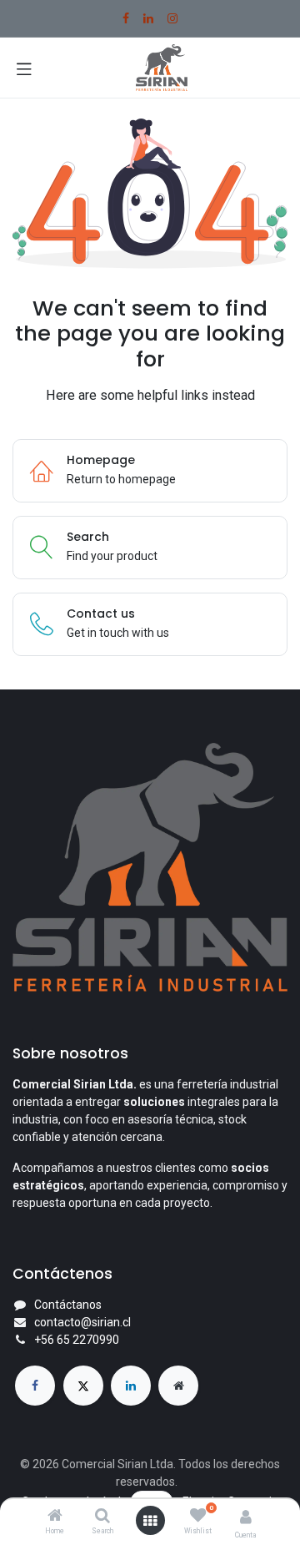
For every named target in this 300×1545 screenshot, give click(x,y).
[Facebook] (125, 18)
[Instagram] (172, 18)
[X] (83, 1386)
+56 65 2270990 (76, 1339)
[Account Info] (246, 1517)
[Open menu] (150, 1521)
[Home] (55, 1516)
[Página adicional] (178, 1386)
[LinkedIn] (148, 18)
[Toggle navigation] (24, 67)
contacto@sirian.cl (82, 1322)
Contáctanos (68, 1304)
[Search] (102, 1516)
